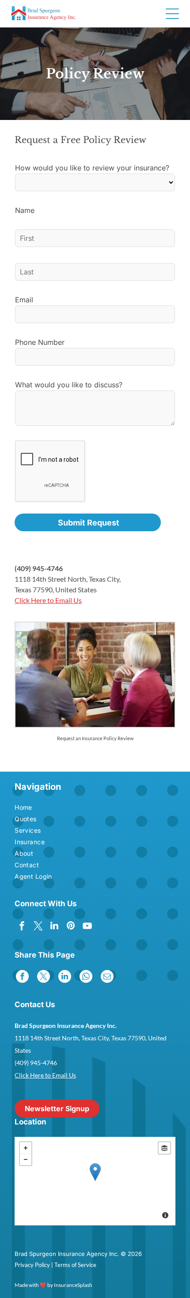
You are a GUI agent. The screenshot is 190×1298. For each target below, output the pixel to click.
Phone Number (40, 342)
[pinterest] (71, 927)
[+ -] (95, 1181)
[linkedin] (54, 927)
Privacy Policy (32, 1264)
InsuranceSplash (73, 1285)
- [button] (25, 1159)
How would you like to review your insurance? (92, 167)
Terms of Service (75, 1264)
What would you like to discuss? (68, 384)
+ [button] (25, 1148)
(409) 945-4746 (39, 568)
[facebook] (22, 927)
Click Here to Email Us (48, 600)
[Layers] (164, 1148)
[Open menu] (172, 13)
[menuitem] (43, 808)
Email (24, 299)
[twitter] (38, 927)
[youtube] (87, 927)
